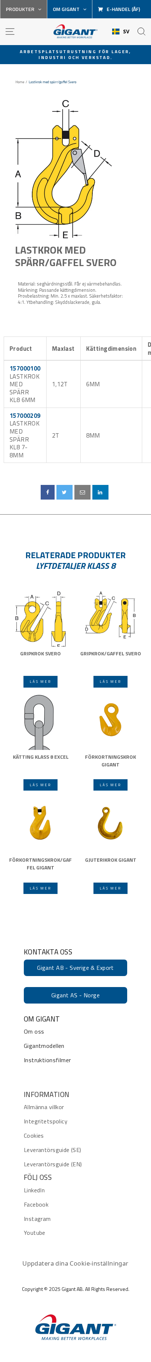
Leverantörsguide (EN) (53, 1164)
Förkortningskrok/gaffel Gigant (40, 863)
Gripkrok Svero (40, 653)
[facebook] (48, 492)
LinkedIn (34, 1190)
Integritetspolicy (45, 1121)
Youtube (34, 1232)
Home (19, 82)
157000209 (25, 415)
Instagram (37, 1218)
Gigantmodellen (44, 1045)
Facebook (36, 1204)
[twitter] (64, 492)
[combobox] (121, 31)
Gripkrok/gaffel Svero (110, 653)
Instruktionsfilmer (47, 1060)
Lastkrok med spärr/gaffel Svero (66, 256)
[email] (82, 492)
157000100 (25, 368)
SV (126, 31)
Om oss (34, 1031)
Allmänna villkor (44, 1107)
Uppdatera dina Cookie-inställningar (75, 1263)
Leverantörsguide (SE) (52, 1149)
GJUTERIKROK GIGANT (110, 860)
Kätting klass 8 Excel (41, 757)
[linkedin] (100, 492)
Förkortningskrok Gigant (110, 760)
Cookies (34, 1135)
